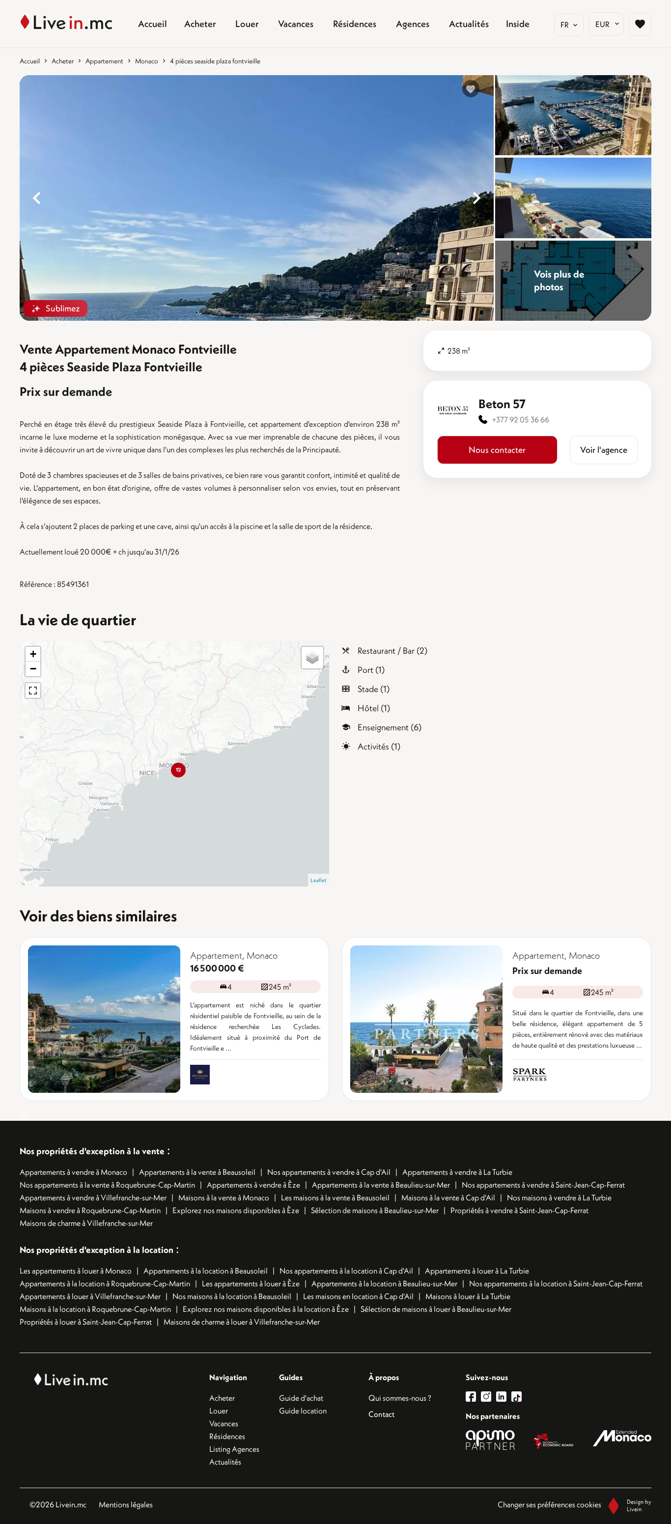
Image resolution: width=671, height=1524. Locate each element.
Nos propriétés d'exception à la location (96, 1249)
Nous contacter (497, 449)
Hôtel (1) (374, 708)
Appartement (104, 60)
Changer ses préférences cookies (549, 1504)
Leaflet (318, 880)
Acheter (63, 60)
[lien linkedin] (503, 1396)
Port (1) (371, 669)
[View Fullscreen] (33, 690)
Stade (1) (374, 688)
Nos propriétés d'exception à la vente (92, 1151)
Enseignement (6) (389, 727)
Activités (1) (379, 746)
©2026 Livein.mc (57, 1504)
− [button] (33, 669)
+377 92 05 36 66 (520, 419)
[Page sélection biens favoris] (640, 24)
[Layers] (312, 657)
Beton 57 (502, 404)
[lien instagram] (488, 1396)
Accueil (30, 60)
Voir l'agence (603, 449)
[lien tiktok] (516, 1396)
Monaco (146, 60)
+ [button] (33, 654)
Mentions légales (126, 1504)
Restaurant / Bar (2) (392, 650)
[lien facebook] (473, 1396)
